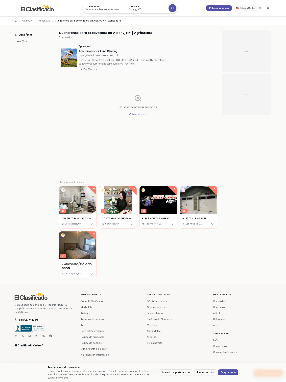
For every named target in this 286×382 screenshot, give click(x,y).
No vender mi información (95, 354)
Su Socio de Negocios (159, 319)
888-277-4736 (28, 319)
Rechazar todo (205, 372)
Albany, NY (28, 20)
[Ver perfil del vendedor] (63, 190)
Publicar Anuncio (219, 8)
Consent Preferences (225, 352)
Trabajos (85, 313)
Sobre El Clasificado (92, 301)
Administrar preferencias (176, 372)
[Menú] (16, 8)
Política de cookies (91, 342)
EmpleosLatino (155, 313)
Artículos (217, 313)
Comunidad (219, 301)
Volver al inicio (138, 114)
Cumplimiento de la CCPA (94, 348)
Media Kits (86, 307)
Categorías (219, 319)
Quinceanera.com (156, 307)
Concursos (219, 307)
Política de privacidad (92, 337)
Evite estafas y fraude (93, 331)
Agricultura (44, 20)
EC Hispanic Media (157, 301)
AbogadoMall (154, 331)
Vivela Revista (154, 342)
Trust (83, 325)
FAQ (215, 340)
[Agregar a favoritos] (92, 224)
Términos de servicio (92, 319)
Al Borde (151, 337)
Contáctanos (220, 346)
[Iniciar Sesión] (268, 8)
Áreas (216, 325)
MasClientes (153, 325)
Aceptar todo (228, 372)
